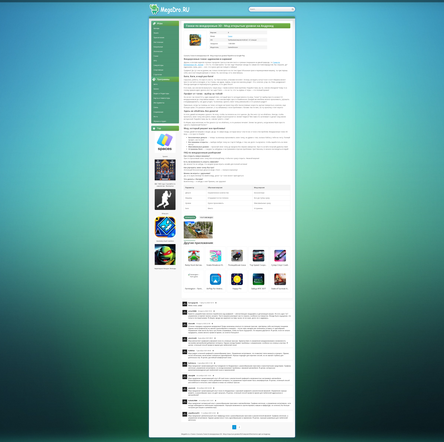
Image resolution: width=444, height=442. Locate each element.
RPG (155, 61)
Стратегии (158, 74)
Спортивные (158, 70)
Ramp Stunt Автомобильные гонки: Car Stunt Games (194, 265)
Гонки (156, 56)
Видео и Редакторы (161, 93)
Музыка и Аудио (160, 121)
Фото (156, 116)
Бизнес (156, 89)
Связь (156, 107)
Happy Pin (237, 288)
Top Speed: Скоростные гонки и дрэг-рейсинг (258, 265)
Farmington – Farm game (194, 288)
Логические (158, 51)
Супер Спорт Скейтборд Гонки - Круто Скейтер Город (280, 265)
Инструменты (159, 103)
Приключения (159, 37)
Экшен (156, 33)
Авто (155, 84)
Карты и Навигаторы (162, 98)
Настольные (158, 42)
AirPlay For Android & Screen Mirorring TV (215, 288)
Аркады (156, 28)
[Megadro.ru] (172, 9)
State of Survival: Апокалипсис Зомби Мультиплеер (280, 288)
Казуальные (158, 47)
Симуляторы (158, 65)
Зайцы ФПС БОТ (258, 288)
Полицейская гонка (237, 265)
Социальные (158, 112)
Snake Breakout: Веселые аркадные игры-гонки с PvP (215, 265)
